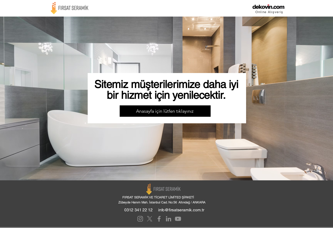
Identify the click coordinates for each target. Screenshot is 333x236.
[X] (149, 219)
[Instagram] (140, 219)
